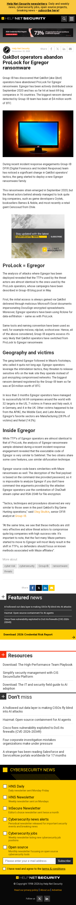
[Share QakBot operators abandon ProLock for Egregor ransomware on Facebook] (51, 49)
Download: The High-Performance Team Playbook (37, 664)
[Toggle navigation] (72, 19)
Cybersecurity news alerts (28, 819)
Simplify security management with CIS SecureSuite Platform (30, 674)
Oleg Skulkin (41, 511)
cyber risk (9, 566)
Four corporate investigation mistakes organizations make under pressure (29, 741)
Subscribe (64, 860)
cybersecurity (26, 566)
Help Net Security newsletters (27, 3)
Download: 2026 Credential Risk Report (28, 634)
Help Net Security (21, 48)
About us (45, 890)
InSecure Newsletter (24, 808)
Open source (18, 847)
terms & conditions (53, 868)
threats (8, 571)
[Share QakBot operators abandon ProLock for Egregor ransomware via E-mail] (70, 49)
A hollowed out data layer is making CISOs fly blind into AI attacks (37, 606)
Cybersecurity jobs (22, 833)
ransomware (60, 566)
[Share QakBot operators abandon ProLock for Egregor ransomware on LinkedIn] (64, 49)
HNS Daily (16, 786)
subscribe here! (48, 10)
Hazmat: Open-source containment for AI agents (29, 613)
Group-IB (20, 516)
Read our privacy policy (26, 890)
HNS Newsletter (21, 797)
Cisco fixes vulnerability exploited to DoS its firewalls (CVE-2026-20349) (33, 729)
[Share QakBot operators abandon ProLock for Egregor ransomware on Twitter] (58, 49)
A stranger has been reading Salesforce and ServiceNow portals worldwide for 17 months (34, 753)
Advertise (57, 890)
